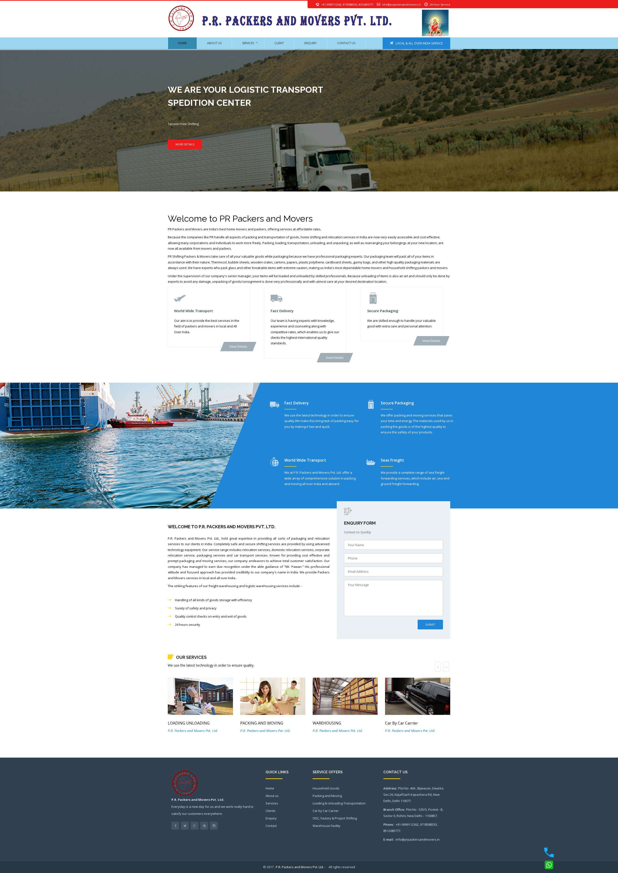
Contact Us (346, 43)
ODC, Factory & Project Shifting (335, 818)
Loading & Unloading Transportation (339, 803)
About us (214, 43)
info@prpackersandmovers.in (401, 4)
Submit (430, 624)
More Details (185, 144)
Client (279, 43)
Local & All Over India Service (418, 43)
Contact (271, 826)
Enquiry (310, 43)
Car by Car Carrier (326, 811)
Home (182, 43)
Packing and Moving (327, 796)
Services (248, 43)
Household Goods (326, 788)
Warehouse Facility (326, 826)
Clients (270, 811)
